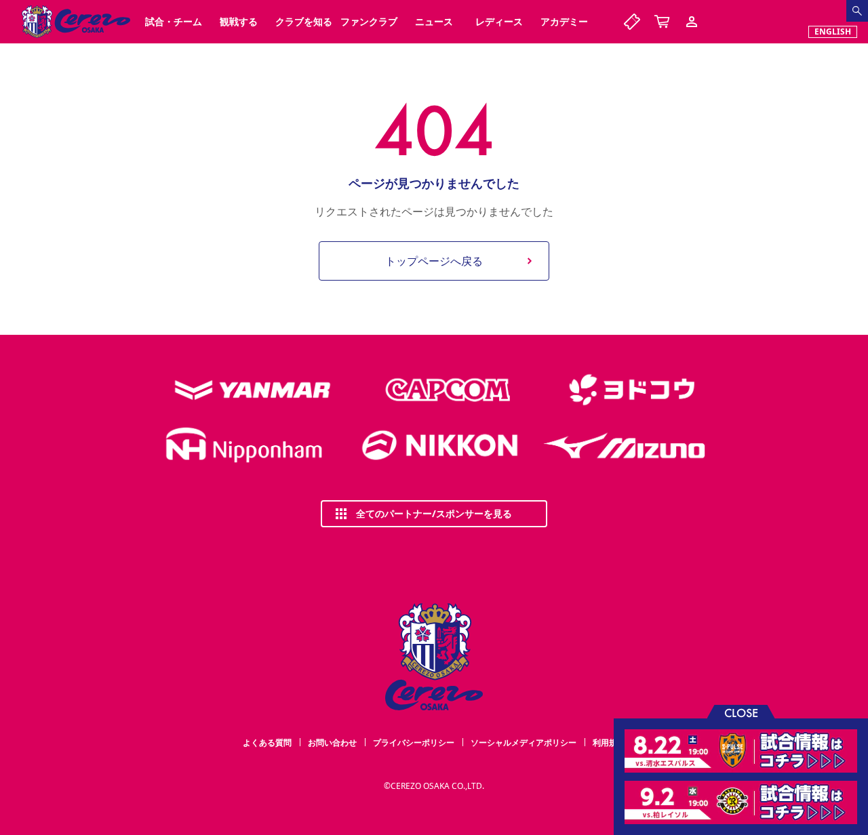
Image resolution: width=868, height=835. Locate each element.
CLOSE (741, 712)
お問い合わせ (332, 742)
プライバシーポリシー (413, 742)
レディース (499, 21)
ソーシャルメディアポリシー (523, 742)
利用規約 (609, 742)
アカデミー (564, 21)
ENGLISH (832, 31)
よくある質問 (267, 742)
